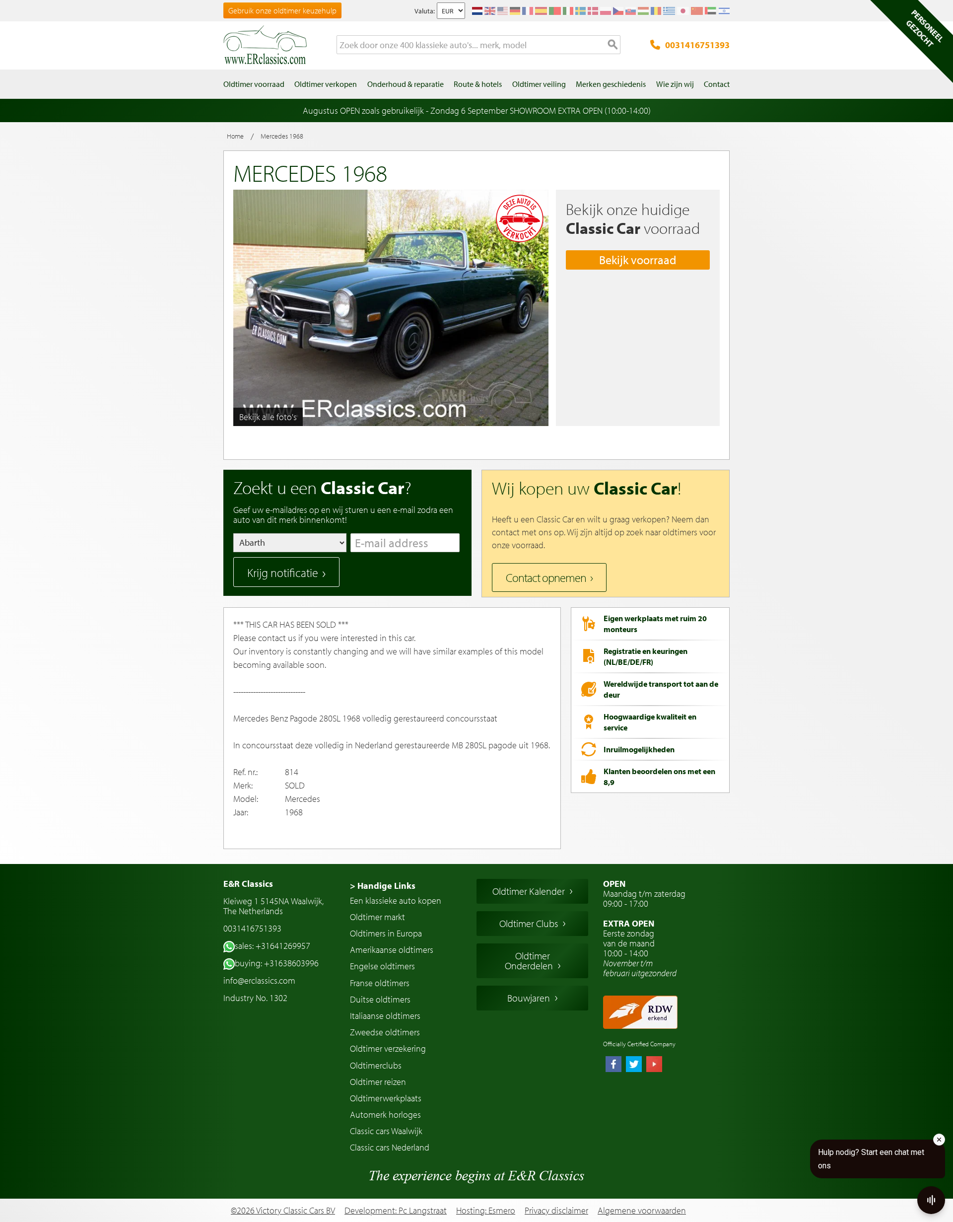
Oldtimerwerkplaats (385, 1098)
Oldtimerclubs (376, 1065)
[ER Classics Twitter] (634, 1065)
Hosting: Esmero (485, 1210)
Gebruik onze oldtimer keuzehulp (282, 10)
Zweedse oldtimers (385, 1032)
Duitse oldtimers (380, 999)
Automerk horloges (385, 1114)
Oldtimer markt (377, 917)
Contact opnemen (546, 577)
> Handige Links (382, 885)
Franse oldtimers (379, 983)
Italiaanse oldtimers (385, 1015)
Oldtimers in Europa (386, 933)
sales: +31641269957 (272, 945)
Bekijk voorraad (638, 259)
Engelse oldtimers (382, 966)
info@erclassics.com (259, 980)
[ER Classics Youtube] (654, 1065)
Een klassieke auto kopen (395, 900)
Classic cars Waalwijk (386, 1131)
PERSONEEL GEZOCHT (925, 28)
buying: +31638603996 (277, 963)
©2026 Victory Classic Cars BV (283, 1210)
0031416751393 (697, 45)
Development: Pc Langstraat (395, 1210)
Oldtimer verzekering (388, 1048)
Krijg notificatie (282, 572)
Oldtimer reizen (378, 1081)
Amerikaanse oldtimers (391, 949)
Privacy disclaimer (556, 1211)
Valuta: (424, 10)
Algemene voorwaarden (642, 1211)
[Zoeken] (613, 45)
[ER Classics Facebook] (613, 1065)
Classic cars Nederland (389, 1147)
